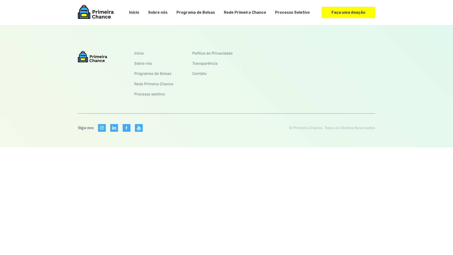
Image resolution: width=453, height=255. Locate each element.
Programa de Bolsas (195, 12)
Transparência (205, 63)
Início (134, 12)
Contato (199, 73)
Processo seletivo (149, 94)
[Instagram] (102, 128)
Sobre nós (158, 12)
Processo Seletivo (292, 12)
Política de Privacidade (212, 53)
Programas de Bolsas (152, 73)
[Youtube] (139, 128)
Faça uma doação (348, 12)
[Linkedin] (114, 128)
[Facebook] (126, 128)
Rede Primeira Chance (245, 12)
